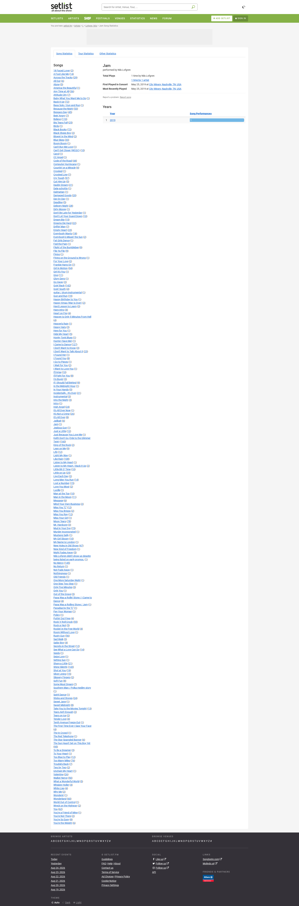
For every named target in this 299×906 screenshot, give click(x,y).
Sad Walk (58, 639)
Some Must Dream (63, 684)
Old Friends (59, 576)
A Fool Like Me (61, 74)
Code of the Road (62, 160)
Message (58, 500)
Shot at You (59, 670)
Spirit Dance (59, 694)
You (55, 809)
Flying (56, 254)
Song (64, 53)
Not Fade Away (61, 569)
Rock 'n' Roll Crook (63, 621)
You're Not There (62, 816)
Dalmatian (59, 192)
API (154, 872)
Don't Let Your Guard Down (67, 216)
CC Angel (58, 157)
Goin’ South (59, 289)
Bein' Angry (59, 115)
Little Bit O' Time (62, 469)
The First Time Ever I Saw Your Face (72, 725)
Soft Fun (58, 680)
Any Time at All (61, 91)
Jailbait (57, 420)
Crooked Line (60, 174)
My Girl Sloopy (61, 538)
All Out (57, 81)
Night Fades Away (63, 552)
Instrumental (60, 396)
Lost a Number (61, 483)
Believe (57, 119)
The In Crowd (60, 732)
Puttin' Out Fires (61, 618)
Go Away (58, 282)
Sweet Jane (59, 701)
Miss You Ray (60, 514)
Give (55, 275)
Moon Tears (59, 521)
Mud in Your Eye (62, 528)
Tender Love (59, 719)
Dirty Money (59, 209)
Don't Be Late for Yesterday (67, 212)
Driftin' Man (59, 226)
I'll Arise (57, 372)
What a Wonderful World (66, 781)
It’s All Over (59, 417)
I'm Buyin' (58, 379)
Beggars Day (60, 112)
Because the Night (63, 108)
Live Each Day (60, 476)
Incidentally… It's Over (64, 393)
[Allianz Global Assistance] (208, 878)
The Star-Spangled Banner (67, 739)
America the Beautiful (64, 88)
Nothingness (60, 573)
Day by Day (59, 198)
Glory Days (59, 278)
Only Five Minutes (62, 587)
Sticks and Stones (63, 698)
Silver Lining (59, 673)
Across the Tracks (63, 77)
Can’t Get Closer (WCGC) (66, 150)
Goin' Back (59, 285)
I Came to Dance (62, 344)
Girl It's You (59, 271)
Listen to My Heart (63, 462)
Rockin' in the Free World (66, 628)
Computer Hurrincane (65, 164)
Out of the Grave (62, 594)
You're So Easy (61, 819)
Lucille (56, 490)
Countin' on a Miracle (64, 167)
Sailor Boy (58, 642)
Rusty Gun (59, 635)
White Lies (58, 788)
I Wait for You (60, 365)
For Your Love (60, 261)
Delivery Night (60, 205)
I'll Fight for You (61, 375)
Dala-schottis (60, 188)
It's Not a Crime (61, 413)
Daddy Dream (60, 185)
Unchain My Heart (63, 771)
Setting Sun (59, 660)
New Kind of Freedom (64, 549)
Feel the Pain (60, 244)
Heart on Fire (60, 313)
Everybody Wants (62, 233)
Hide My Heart (61, 334)
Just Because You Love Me (67, 434)
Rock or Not (59, 625)
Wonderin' (58, 795)
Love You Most (61, 486)
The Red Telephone (63, 736)
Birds (56, 126)
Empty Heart (60, 230)
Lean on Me (59, 448)
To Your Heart (60, 753)
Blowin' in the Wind (63, 136)
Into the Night (60, 400)
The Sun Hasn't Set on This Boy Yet (71, 743)
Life (55, 452)
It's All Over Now (62, 410)
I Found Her (59, 354)
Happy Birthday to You (65, 299)
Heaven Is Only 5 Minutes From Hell (72, 316)
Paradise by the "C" (63, 608)
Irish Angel (59, 406)
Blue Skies (58, 140)
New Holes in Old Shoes (66, 545)
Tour (86, 53)
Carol (56, 153)
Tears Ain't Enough (63, 712)
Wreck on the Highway (65, 805)
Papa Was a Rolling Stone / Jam (70, 604)
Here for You (60, 330)
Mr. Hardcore (60, 524)
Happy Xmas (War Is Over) (67, 302)
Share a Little (60, 663)
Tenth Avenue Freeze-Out (66, 722)
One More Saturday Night (67, 580)
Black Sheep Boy (62, 133)
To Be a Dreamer (62, 750)
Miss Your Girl (60, 517)
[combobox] (150, 7)
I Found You (59, 358)
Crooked (57, 171)
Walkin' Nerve (60, 777)
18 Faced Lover (61, 70)
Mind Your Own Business (66, 504)
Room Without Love (64, 632)
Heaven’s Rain (60, 323)
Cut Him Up (59, 181)
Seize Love (59, 656)
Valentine (58, 774)
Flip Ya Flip (59, 250)
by (140, 80)
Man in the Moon (62, 497)
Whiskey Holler (61, 784)
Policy (56, 615)
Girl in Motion (60, 268)
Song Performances (201, 113)
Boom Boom (60, 143)
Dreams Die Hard (62, 223)
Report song (125, 97)
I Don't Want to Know (64, 348)
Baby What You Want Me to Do (69, 98)
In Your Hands (61, 389)
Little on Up (59, 472)
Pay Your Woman (62, 611)
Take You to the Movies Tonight (70, 708)
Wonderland (59, 798)
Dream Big (59, 219)
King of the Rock (62, 445)
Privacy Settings (110, 885)
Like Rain (58, 459)
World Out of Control (64, 802)
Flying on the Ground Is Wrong (69, 257)
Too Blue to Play (62, 757)
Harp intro (58, 309)
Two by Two (59, 767)
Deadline (58, 202)
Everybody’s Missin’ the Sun (68, 237)
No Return (58, 566)
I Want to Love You (63, 368)
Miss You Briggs (62, 511)
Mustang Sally (61, 535)
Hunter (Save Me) (62, 341)
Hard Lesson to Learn (65, 306)
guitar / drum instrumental (67, 292)
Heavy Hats (59, 327)
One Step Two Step (63, 583)
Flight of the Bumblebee (66, 247)
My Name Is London (64, 542)
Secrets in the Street (64, 646)
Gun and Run (60, 296)
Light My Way (60, 455)
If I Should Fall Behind (64, 382)
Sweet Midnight (61, 705)
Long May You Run (63, 479)
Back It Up (58, 101)
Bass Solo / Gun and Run (66, 105)
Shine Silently (60, 667)
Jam (55, 424)
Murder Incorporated (64, 531)
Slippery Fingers (61, 677)
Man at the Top (61, 493)
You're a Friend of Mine (65, 812)
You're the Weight (62, 823)
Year (112, 113)
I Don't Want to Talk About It (68, 351)
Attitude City (60, 94)
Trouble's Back (61, 764)
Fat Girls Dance (61, 240)
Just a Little (59, 431)
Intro (56, 403)
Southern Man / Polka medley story (72, 687)
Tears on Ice (59, 715)
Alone (56, 84)
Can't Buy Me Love (63, 146)
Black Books (60, 129)
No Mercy (58, 563)
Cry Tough (58, 178)
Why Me (57, 791)
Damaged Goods (62, 195)
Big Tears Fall (60, 122)
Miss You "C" (60, 507)
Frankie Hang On (62, 264)
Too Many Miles (61, 760)
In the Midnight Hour (64, 386)
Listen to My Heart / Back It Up (69, 465)
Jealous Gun (60, 427)
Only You (58, 590)
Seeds (56, 653)
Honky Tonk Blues (63, 337)
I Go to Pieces (60, 361)
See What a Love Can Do (66, 649)
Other (107, 53)
